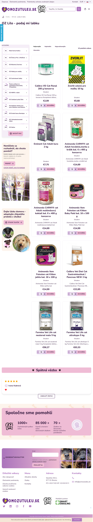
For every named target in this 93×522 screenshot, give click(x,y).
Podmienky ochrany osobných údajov (40, 2)
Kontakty (28, 484)
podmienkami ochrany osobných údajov (44, 461)
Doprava (5, 2)
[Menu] (89, 9)
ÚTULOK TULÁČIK (13, 222)
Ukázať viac (17, 133)
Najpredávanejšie (60, 46)
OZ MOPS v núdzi (14, 92)
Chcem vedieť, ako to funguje (14, 168)
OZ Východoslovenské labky (15, 120)
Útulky (27, 480)
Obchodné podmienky (18, 2)
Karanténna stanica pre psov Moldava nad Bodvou (17, 106)
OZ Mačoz (12, 127)
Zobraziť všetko (46, 396)
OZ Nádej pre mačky (15, 71)
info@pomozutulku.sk (82, 482)
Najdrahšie (48, 46)
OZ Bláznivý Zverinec (15, 64)
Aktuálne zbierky (31, 477)
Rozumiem (77, 519)
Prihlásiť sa (38, 465)
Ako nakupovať (8, 477)
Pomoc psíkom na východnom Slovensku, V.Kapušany (16, 85)
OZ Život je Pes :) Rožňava (17, 58)
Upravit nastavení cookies (9, 490)
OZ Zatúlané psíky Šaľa (16, 99)
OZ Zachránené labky (15, 78)
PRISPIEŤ (8, 163)
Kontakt (75, 2)
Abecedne (36, 50)
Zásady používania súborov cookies (9, 485)
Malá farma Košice (14, 51)
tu (70, 519)
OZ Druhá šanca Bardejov (17, 113)
